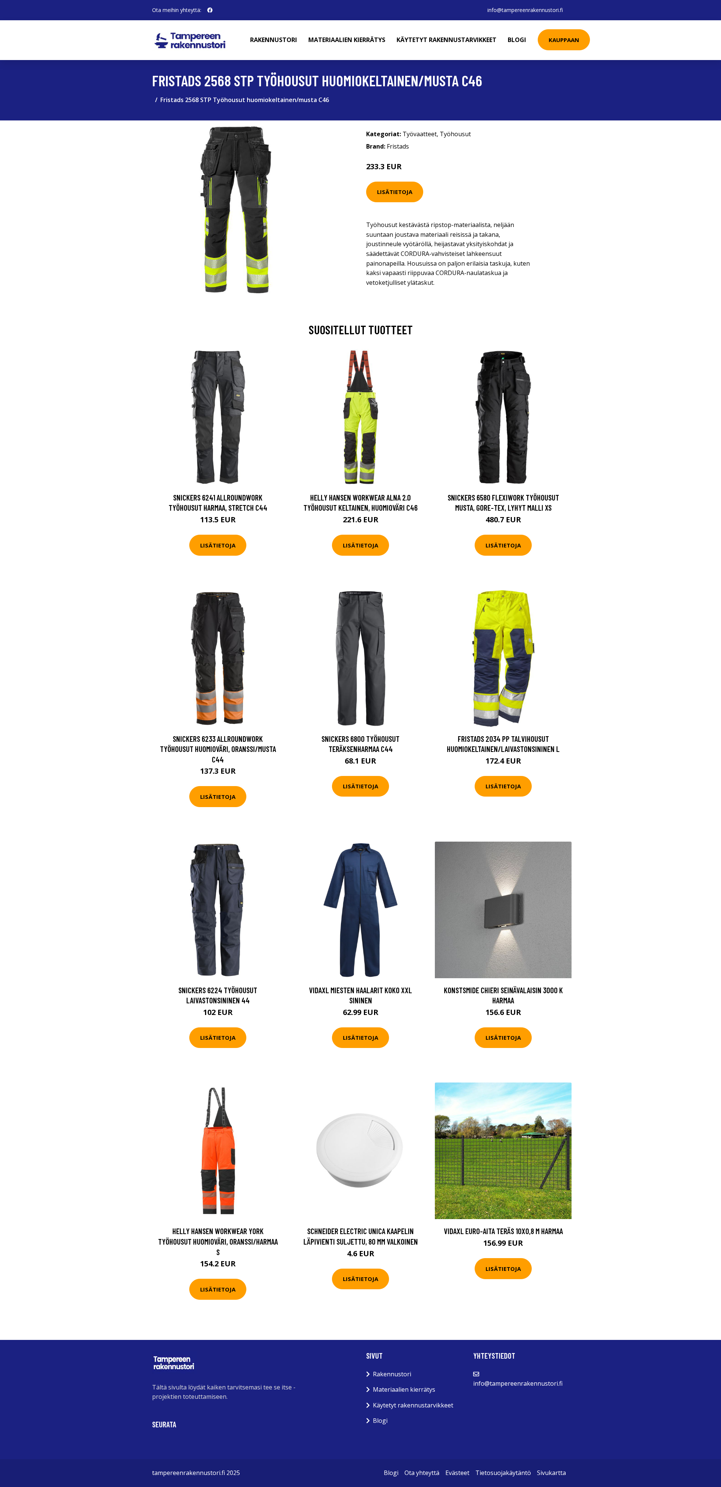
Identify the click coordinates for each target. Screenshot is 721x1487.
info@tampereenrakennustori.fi (525, 10)
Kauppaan (564, 40)
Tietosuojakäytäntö (503, 1473)
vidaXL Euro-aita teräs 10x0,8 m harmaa (503, 1231)
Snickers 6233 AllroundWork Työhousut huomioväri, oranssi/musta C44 (218, 749)
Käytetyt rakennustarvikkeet (446, 40)
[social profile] (210, 10)
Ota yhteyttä (421, 1473)
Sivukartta (551, 1473)
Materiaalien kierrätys (346, 40)
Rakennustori (273, 40)
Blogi (517, 40)
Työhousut (455, 134)
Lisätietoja (394, 191)
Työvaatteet (420, 134)
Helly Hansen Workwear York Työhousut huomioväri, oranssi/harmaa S (218, 1241)
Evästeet (457, 1473)
